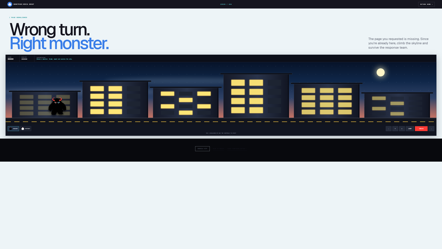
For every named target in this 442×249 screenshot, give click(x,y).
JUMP (410, 128)
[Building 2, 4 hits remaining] (115, 100)
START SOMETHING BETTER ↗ (237, 148)
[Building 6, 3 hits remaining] (397, 106)
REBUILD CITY (202, 148)
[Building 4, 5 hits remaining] (256, 96)
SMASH (421, 128)
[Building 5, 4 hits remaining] (326, 101)
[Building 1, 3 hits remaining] (45, 105)
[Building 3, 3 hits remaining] (186, 103)
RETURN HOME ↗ (426, 4)
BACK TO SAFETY (218, 148)
